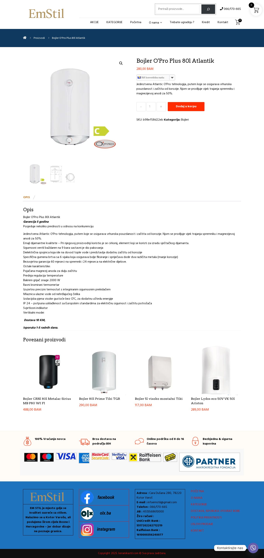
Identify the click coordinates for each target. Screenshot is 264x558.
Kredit (206, 22)
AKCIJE (94, 22)
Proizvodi (39, 38)
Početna (135, 22)
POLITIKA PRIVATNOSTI (206, 517)
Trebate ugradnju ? (182, 22)
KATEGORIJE (114, 22)
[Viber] (253, 548)
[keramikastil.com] (24, 38)
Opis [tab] (26, 197)
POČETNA (197, 491)
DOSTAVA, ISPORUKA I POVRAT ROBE (215, 511)
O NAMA (196, 498)
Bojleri (185, 119)
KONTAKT (197, 530)
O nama (154, 22)
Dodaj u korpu (186, 106)
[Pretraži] (208, 9)
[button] (121, 63)
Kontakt (223, 22)
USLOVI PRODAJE (202, 524)
